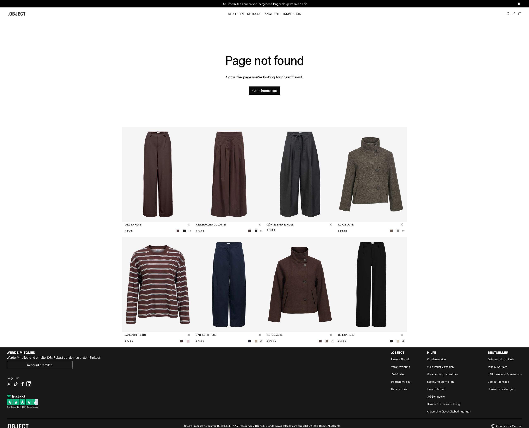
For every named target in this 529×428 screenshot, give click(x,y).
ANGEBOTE (272, 14)
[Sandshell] (398, 341)
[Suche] (508, 13)
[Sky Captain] (249, 341)
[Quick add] (189, 224)
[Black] (184, 231)
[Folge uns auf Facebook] (22, 383)
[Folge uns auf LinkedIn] (28, 383)
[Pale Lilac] (188, 341)
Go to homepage (264, 90)
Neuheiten (236, 14)
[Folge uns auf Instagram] (9, 383)
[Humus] (256, 341)
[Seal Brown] (178, 231)
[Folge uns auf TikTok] (15, 383)
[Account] (514, 13)
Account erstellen (40, 364)
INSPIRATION (292, 14)
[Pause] (519, 3)
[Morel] (391, 231)
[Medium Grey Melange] (398, 231)
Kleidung (254, 14)
